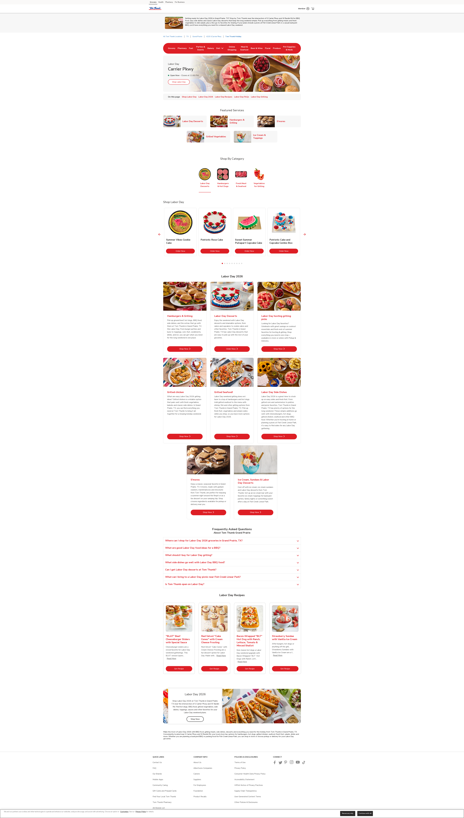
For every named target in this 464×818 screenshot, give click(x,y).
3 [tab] (227, 263)
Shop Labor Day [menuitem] (189, 97)
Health (160, 2)
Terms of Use (240, 762)
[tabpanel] (180, 232)
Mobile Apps (158, 779)
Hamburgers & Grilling (242, 121)
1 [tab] (222, 263)
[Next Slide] (304, 234)
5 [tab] (232, 263)
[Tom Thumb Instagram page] (291, 763)
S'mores (282, 121)
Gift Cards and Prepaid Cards (165, 791)
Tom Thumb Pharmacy (162, 802)
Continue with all (365, 813)
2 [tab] (224, 263)
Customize (124, 812)
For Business (180, 2)
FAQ (154, 768)
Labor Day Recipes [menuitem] (223, 97)
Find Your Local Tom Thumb (164, 796)
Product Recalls (200, 796)
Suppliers (197, 779)
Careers (196, 774)
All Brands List (159, 808)
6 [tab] (234, 263)
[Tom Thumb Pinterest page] (286, 763)
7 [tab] (236, 263)
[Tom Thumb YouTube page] (298, 763)
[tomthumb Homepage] (155, 9)
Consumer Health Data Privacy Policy (249, 774)
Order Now (185, 251)
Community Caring (160, 785)
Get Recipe (183, 668)
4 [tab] (229, 263)
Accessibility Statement (244, 779)
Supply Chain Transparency (245, 791)
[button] (303, 9)
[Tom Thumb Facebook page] (275, 763)
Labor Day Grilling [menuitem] (259, 97)
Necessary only (347, 813)
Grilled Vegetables (217, 136)
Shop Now (191, 348)
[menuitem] (171, 48)
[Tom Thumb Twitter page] (280, 763)
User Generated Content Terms (247, 796)
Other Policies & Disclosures (246, 802)
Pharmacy (169, 2)
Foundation (198, 791)
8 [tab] (239, 263)
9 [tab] (241, 263)
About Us (197, 762)
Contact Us (157, 762)
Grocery (153, 2)
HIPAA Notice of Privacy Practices (248, 785)
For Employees (199, 785)
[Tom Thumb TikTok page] (303, 763)
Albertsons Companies (202, 768)
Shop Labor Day (179, 82)
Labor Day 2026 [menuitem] (205, 97)
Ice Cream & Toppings (265, 136)
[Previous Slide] (159, 234)
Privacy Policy (240, 768)
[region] (232, 813)
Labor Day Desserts (193, 121)
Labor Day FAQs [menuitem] (241, 97)
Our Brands (157, 774)
